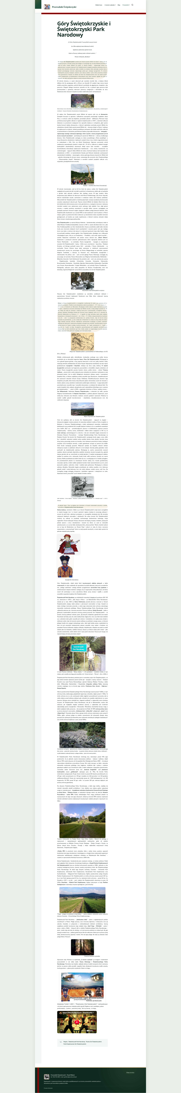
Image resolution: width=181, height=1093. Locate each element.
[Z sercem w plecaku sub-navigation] (116, 4)
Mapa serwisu (130, 1072)
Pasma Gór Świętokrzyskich (94, 1041)
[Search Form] (132, 5)
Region (66, 1041)
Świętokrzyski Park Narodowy (77, 1041)
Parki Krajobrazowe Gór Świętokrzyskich (75, 1044)
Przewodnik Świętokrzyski (64, 6)
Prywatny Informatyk (48, 1088)
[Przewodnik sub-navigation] (130, 4)
